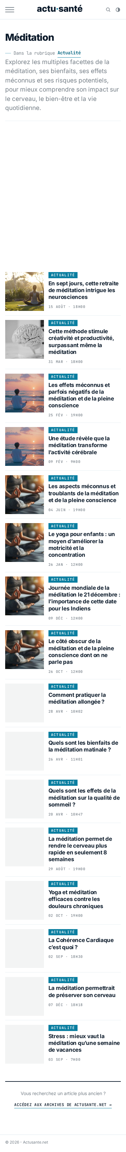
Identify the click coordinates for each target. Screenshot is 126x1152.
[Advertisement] (63, 194)
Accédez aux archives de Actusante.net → (62, 1104)
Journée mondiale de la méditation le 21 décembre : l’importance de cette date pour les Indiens (84, 598)
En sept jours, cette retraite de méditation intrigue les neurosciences (83, 290)
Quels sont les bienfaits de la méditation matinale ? (83, 746)
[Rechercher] (108, 10)
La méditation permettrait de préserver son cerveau (82, 991)
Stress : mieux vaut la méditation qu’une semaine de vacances (84, 1043)
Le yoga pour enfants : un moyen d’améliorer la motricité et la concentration (81, 544)
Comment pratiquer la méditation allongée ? (77, 698)
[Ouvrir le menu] (9, 9)
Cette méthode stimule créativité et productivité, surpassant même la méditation (81, 341)
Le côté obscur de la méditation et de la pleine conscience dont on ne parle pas (81, 651)
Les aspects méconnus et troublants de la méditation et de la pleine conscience (83, 493)
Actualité (69, 53)
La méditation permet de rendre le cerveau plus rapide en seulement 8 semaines (80, 849)
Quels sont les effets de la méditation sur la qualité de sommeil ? (84, 797)
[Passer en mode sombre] (118, 10)
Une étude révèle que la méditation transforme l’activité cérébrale (79, 445)
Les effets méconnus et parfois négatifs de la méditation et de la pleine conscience (81, 395)
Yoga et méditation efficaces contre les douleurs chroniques (75, 899)
